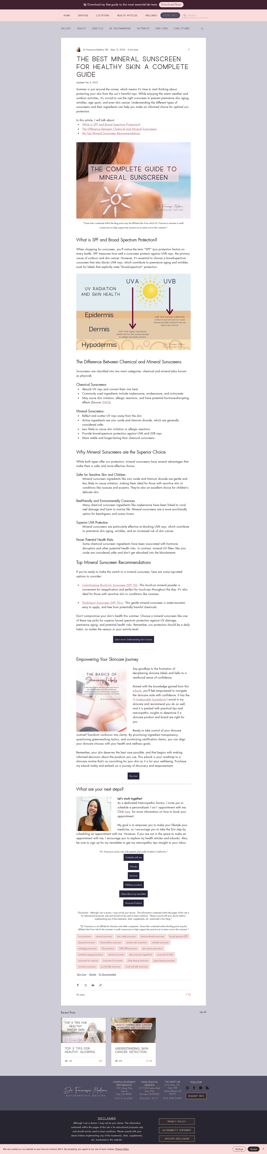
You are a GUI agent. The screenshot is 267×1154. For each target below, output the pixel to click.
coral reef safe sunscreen (137, 966)
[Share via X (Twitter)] (85, 985)
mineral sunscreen (104, 936)
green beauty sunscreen (164, 960)
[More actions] (189, 49)
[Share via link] (100, 985)
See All (203, 1012)
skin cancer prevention (152, 948)
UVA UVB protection (128, 948)
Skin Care (162, 28)
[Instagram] (187, 1088)
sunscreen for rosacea (88, 960)
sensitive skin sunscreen (136, 942)
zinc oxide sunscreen (126, 936)
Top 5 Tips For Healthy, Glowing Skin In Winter (80, 1050)
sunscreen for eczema (112, 960)
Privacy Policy (122, 1149)
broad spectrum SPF (178, 936)
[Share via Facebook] (77, 985)
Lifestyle (97, 28)
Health (81, 28)
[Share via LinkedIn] (92, 985)
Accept (253, 1149)
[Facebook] (194, 1088)
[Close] (263, 1149)
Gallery (66, 28)
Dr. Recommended (120, 28)
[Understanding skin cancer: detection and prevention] (133, 1030)
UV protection (108, 948)
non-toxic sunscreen (87, 966)
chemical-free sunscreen (110, 942)
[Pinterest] (201, 1088)
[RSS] (207, 1088)
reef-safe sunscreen (160, 942)
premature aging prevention (90, 954)
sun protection (84, 936)
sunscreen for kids (165, 954)
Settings (239, 1149)
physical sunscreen (86, 942)
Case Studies (182, 28)
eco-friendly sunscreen (110, 966)
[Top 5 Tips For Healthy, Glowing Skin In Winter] (83, 1030)
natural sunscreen (116, 954)
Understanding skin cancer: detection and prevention (131, 1050)
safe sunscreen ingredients (140, 954)
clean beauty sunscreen (138, 960)
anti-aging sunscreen (87, 948)
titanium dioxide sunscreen (152, 936)
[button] (202, 28)
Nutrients (143, 28)
